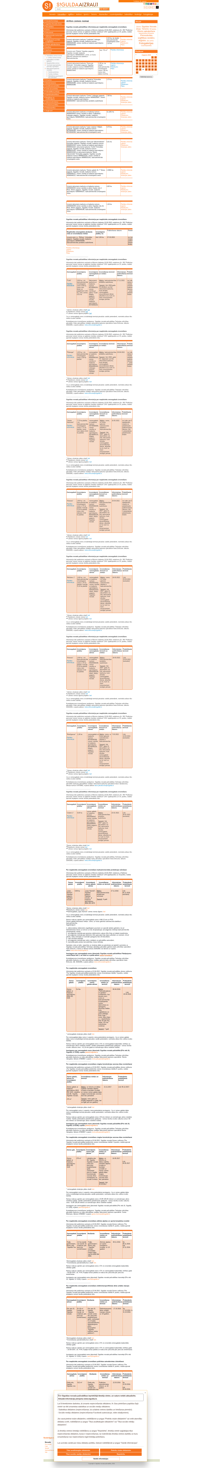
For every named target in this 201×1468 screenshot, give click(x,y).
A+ (151, 7)
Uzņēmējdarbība (116, 14)
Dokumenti (49, 32)
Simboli (47, 1448)
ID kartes (48, 80)
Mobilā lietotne (50, 83)
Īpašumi (48, 53)
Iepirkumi (48, 50)
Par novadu (48, 1444)
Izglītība (71, 14)
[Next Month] (156, 54)
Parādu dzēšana (53, 74)
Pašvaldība (61, 14)
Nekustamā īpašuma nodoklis (53, 69)
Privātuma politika (51, 105)
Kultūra (78, 14)
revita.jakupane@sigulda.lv (101, 1059)
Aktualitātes (49, 27)
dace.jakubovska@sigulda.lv (104, 785)
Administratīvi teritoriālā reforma (53, 36)
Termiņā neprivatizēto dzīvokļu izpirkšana (54, 65)
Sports (86, 14)
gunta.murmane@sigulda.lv (101, 1214)
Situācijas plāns (126, 102)
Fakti (46, 1446)
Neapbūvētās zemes (53, 63)
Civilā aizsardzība (51, 89)
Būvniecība (103, 14)
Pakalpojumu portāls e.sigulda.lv (52, 40)
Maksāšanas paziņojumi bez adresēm (55, 76)
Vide (46, 1452)
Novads (52, 14)
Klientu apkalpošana (52, 44)
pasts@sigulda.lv (106, 955)
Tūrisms (94, 14)
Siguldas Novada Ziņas (53, 24)
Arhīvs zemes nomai (54, 57)
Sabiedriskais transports (146, 33)
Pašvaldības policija (52, 92)
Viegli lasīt (48, 111)
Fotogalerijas (148, 14)
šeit (88, 378)
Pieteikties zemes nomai (54, 55)
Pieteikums (124, 43)
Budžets (48, 47)
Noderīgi (137, 14)
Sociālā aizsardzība (52, 86)
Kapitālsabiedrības (52, 94)
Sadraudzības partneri (51, 1450)
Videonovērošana (51, 102)
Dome (47, 30)
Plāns (123, 45)
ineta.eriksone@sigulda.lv (93, 325)
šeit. (93, 1107)
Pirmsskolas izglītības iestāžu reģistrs (146, 38)
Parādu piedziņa (53, 72)
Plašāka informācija (127, 39)
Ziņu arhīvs (150, 41)
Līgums (123, 41)
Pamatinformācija (51, 21)
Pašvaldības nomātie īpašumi (53, 60)
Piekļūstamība (50, 108)
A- (145, 7)
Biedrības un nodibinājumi (50, 98)
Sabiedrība (128, 14)
